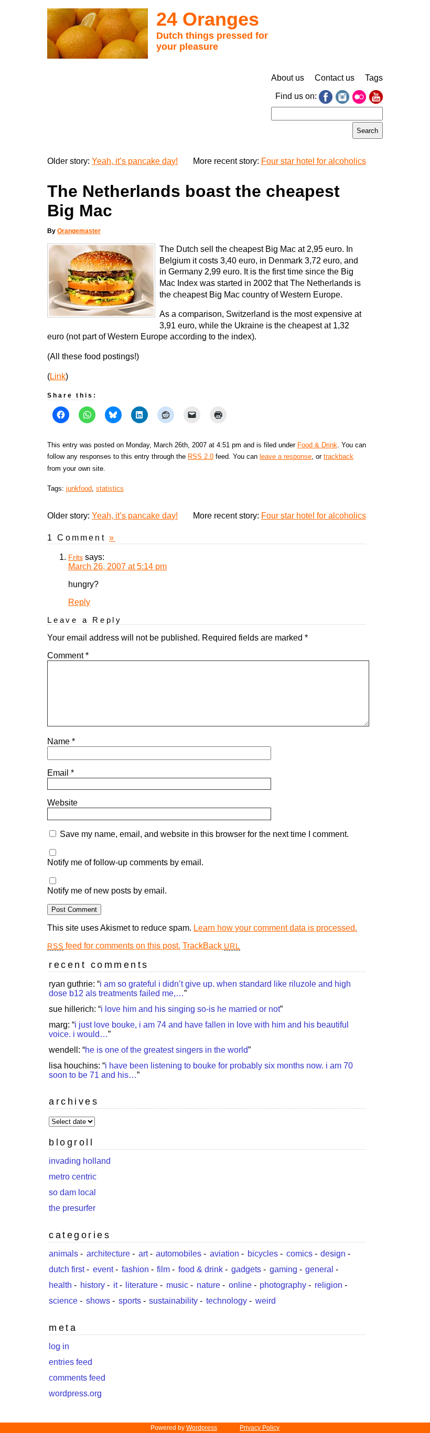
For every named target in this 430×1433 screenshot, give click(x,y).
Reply (79, 602)
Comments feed (77, 1377)
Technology (226, 1300)
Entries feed (70, 1362)
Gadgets (246, 1269)
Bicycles (263, 1253)
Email (60, 772)
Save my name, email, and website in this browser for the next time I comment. (204, 834)
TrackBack (211, 945)
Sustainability (173, 1300)
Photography (283, 1285)
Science (63, 1300)
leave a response (285, 456)
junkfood (79, 488)
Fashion (135, 1269)
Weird (265, 1300)
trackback (338, 456)
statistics (110, 488)
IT (115, 1285)
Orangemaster (79, 231)
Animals (63, 1253)
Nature (208, 1285)
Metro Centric (72, 1176)
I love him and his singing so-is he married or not (190, 1009)
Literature (141, 1285)
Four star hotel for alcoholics (313, 161)
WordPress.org (75, 1393)
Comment (68, 655)
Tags (374, 77)
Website (62, 802)
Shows (98, 1300)
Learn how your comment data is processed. (275, 927)
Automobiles (178, 1253)
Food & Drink (317, 445)
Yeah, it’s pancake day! (135, 161)
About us (287, 77)
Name (61, 741)
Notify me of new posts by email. (107, 890)
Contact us (334, 77)
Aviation (224, 1253)
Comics (299, 1253)
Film (163, 1269)
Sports (130, 1300)
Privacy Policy (260, 1428)
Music (177, 1285)
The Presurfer (72, 1208)
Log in (59, 1346)
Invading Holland (80, 1160)
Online (240, 1285)
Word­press (201, 1428)
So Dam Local (72, 1192)
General (319, 1269)
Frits (75, 557)
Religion (328, 1285)
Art (143, 1253)
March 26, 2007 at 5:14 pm (117, 566)
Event (103, 1269)
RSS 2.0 (200, 456)
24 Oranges (207, 19)
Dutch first (66, 1269)
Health (60, 1285)
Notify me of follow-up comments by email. (125, 862)
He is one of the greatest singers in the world (166, 1049)
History (92, 1285)
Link (58, 376)
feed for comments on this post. (113, 945)
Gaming (283, 1269)
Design (333, 1253)
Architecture (108, 1253)
